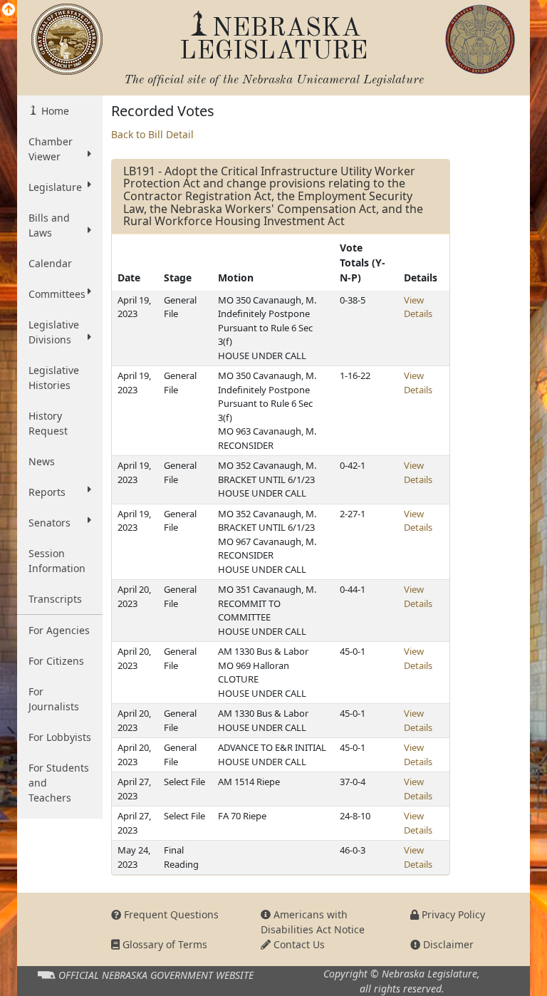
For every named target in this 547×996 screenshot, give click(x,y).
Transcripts (55, 599)
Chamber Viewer (50, 149)
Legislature (55, 187)
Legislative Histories (53, 377)
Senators (49, 522)
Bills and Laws (49, 225)
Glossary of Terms (163, 944)
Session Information (56, 560)
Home (53, 111)
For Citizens (56, 661)
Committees (56, 294)
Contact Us (298, 944)
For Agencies (59, 630)
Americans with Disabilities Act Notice (313, 922)
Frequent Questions (170, 914)
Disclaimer (447, 944)
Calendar (50, 263)
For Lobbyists (59, 737)
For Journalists (53, 699)
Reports (47, 492)
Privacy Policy (452, 914)
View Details (418, 307)
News (41, 461)
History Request (48, 423)
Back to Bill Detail (152, 134)
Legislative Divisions (53, 332)
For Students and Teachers (58, 782)
